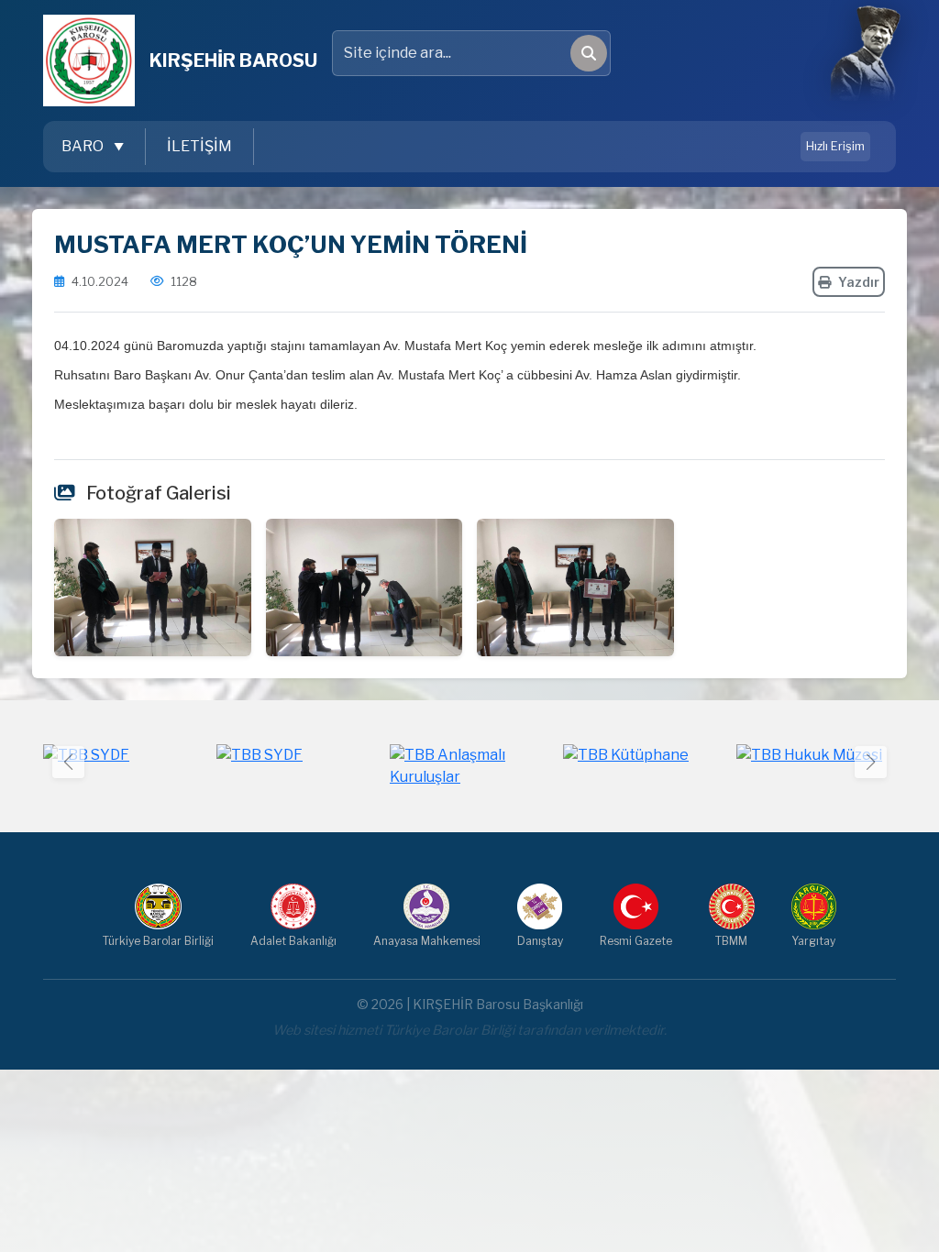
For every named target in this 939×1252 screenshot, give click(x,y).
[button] (871, 762)
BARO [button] (83, 146)
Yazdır (858, 282)
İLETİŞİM (199, 146)
